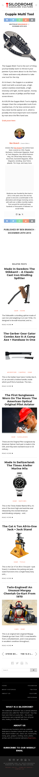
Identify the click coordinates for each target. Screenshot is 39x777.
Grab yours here (8, 120)
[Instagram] (17, 214)
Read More (7, 324)
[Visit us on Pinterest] (22, 760)
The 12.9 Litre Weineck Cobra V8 (29, 654)
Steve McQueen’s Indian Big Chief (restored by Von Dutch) (12, 654)
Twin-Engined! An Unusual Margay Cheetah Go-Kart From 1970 (19, 592)
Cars (16, 629)
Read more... (32, 738)
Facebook (32, 685)
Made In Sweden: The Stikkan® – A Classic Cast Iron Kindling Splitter (19, 273)
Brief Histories (9, 689)
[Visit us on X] (17, 663)
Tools (22, 562)
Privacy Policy (11, 767)
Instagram (32, 697)
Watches (22, 501)
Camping (22, 372)
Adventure (12, 372)
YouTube (33, 693)
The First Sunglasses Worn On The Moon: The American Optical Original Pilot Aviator (19, 400)
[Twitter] (22, 214)
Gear (16, 311)
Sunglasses (22, 437)
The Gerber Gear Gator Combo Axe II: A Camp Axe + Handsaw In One (19, 336)
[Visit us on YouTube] (14, 760)
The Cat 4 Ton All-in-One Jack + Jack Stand (19, 528)
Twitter (33, 689)
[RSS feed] (3, 5)
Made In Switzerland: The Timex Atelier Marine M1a (19, 465)
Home (22, 311)
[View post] (19, 294)
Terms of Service (26, 767)
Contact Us (19, 769)
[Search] (33, 670)
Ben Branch (22, 24)
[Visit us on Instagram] (21, 663)
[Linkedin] (19, 214)
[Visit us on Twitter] (18, 760)
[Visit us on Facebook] (12, 663)
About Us (6, 693)
